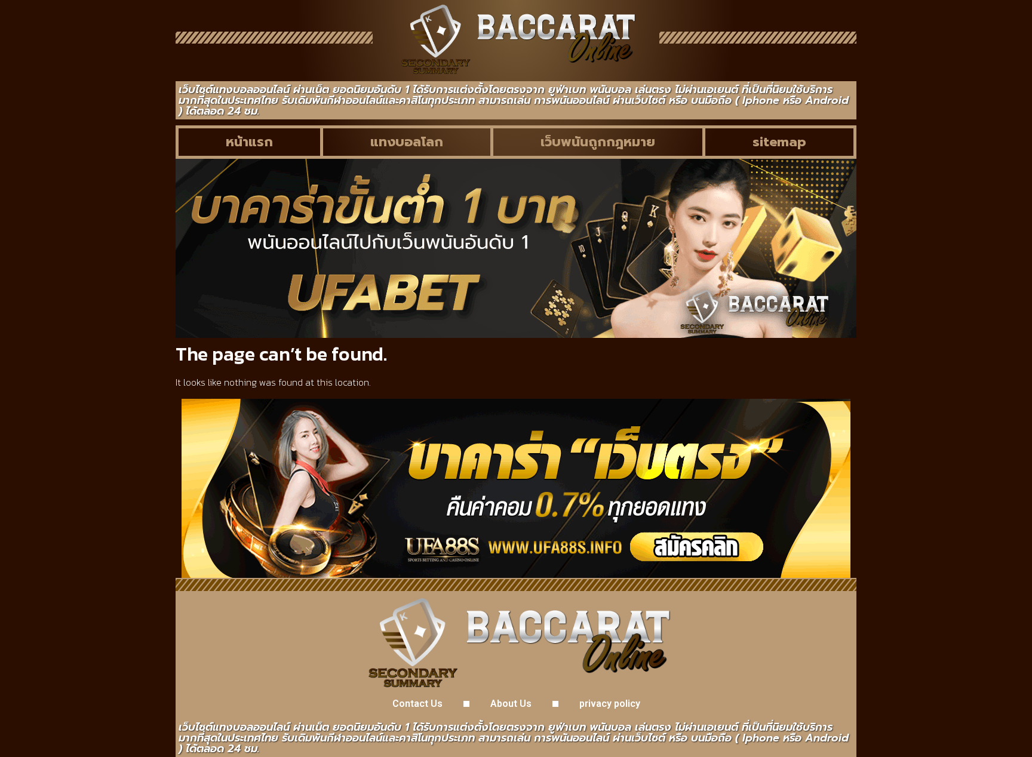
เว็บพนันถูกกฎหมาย (597, 142)
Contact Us (417, 703)
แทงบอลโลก (406, 142)
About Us (511, 703)
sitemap (779, 142)
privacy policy (609, 703)
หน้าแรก (249, 142)
